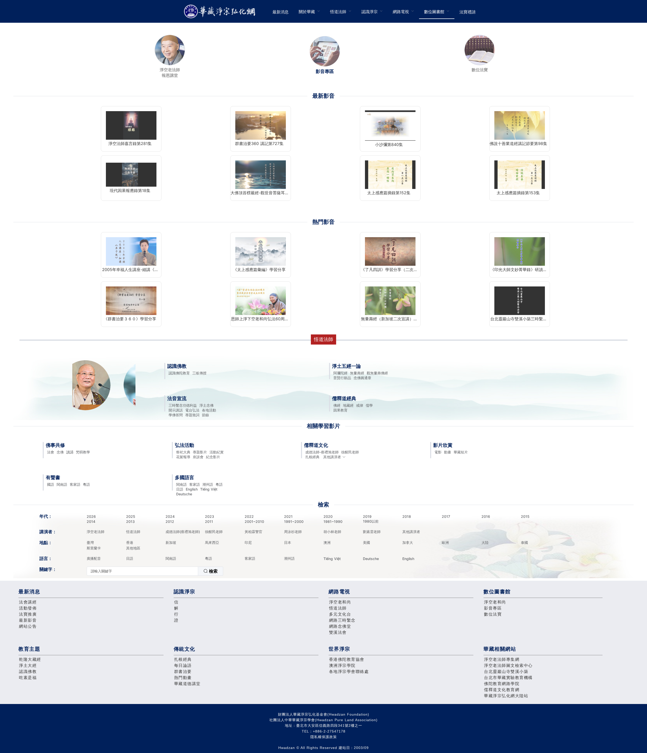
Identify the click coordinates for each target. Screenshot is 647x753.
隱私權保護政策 (323, 737)
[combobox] (155, 571)
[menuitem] (280, 11)
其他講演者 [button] (332, 457)
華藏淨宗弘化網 (220, 11)
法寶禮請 (467, 11)
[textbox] (142, 571)
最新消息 (280, 11)
